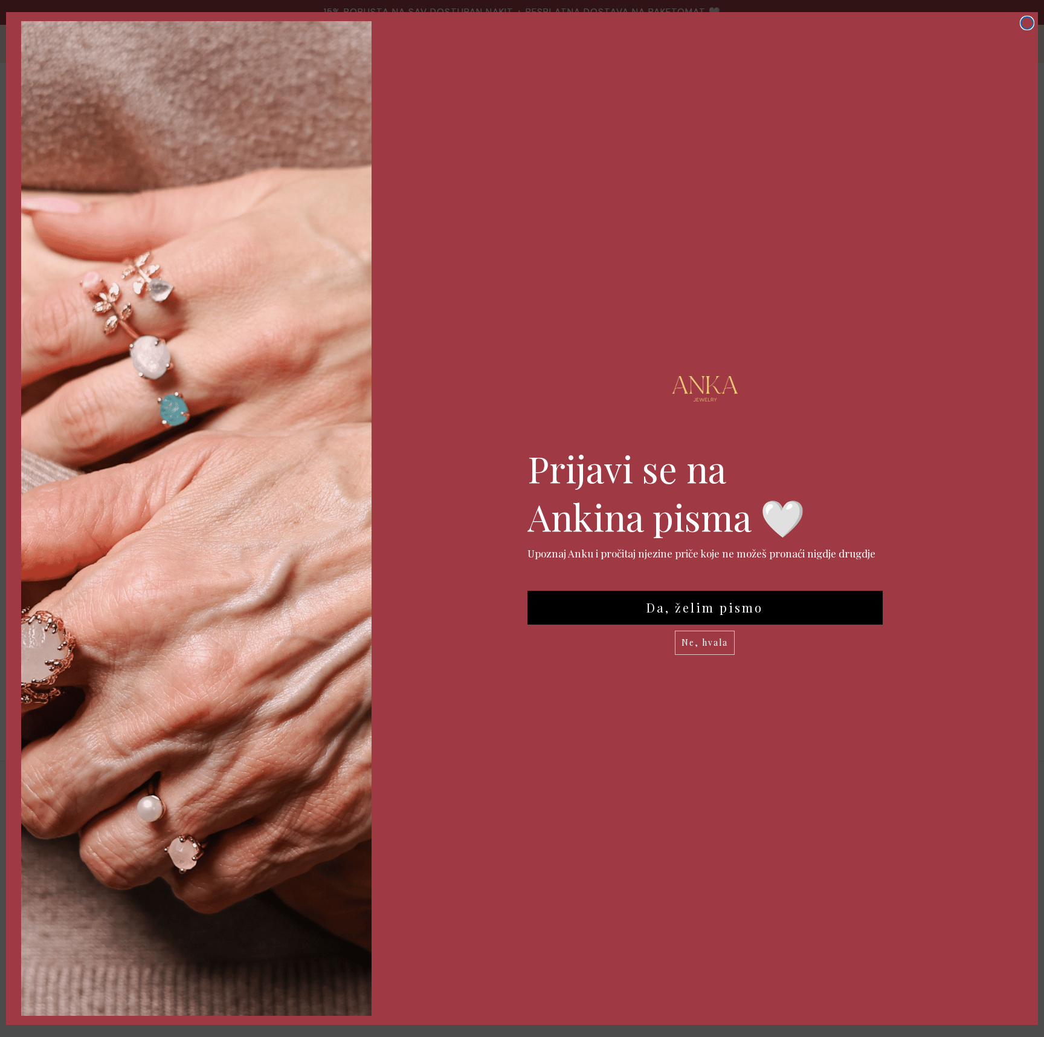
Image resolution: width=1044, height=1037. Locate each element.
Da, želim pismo (704, 607)
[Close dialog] (1027, 23)
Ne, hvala (705, 642)
